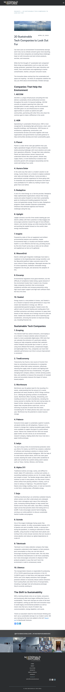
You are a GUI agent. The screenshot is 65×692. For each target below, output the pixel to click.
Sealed (20, 297)
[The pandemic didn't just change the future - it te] (19, 644)
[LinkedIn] (55, 680)
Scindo (19, 519)
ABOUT (32, 665)
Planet (19, 142)
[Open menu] (63, 3)
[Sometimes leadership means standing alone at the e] (6, 644)
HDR (18, 120)
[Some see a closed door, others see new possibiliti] (45, 644)
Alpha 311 (20, 467)
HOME (32, 663)
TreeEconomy (22, 358)
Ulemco (20, 567)
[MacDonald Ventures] (11, 3)
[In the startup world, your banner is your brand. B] (32, 644)
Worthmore (21, 385)
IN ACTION (32, 668)
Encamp (20, 275)
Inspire (19, 234)
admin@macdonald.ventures (32, 679)
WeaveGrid (21, 253)
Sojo (18, 493)
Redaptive (21, 190)
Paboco (19, 419)
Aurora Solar (22, 168)
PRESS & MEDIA (32, 672)
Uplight (19, 214)
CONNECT (32, 674)
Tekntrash (21, 543)
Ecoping (20, 330)
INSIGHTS (32, 670)
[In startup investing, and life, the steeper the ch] (58, 644)
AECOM (19, 94)
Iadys (18, 443)
